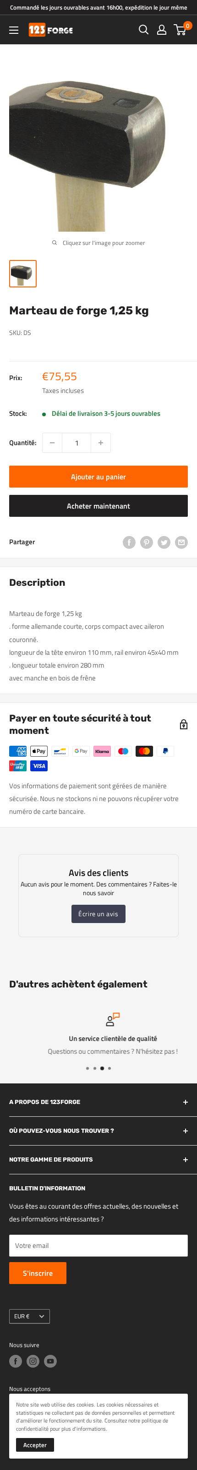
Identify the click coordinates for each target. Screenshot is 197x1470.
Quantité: (23, 442)
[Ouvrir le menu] (13, 30)
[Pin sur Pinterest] (146, 541)
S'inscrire (38, 1273)
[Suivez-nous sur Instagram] (33, 1361)
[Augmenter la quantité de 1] (100, 442)
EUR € (21, 1316)
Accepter (35, 1444)
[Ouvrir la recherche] (144, 30)
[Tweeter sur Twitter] (164, 541)
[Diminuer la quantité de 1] (52, 442)
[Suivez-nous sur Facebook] (15, 1361)
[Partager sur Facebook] (129, 541)
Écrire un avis (98, 913)
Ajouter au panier (98, 476)
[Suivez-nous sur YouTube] (50, 1361)
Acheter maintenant (98, 505)
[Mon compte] (161, 30)
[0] (180, 29)
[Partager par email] (181, 541)
